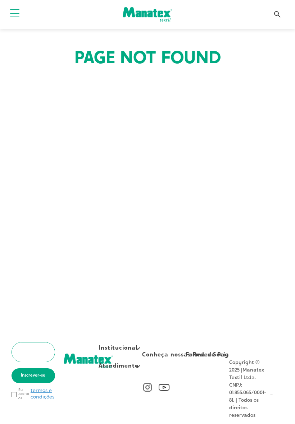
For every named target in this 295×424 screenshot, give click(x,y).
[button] (14, 14)
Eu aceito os (23, 394)
